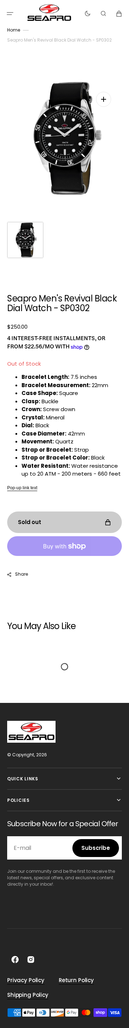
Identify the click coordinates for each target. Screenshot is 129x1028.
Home (13, 30)
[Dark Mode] (87, 14)
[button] (10, 14)
